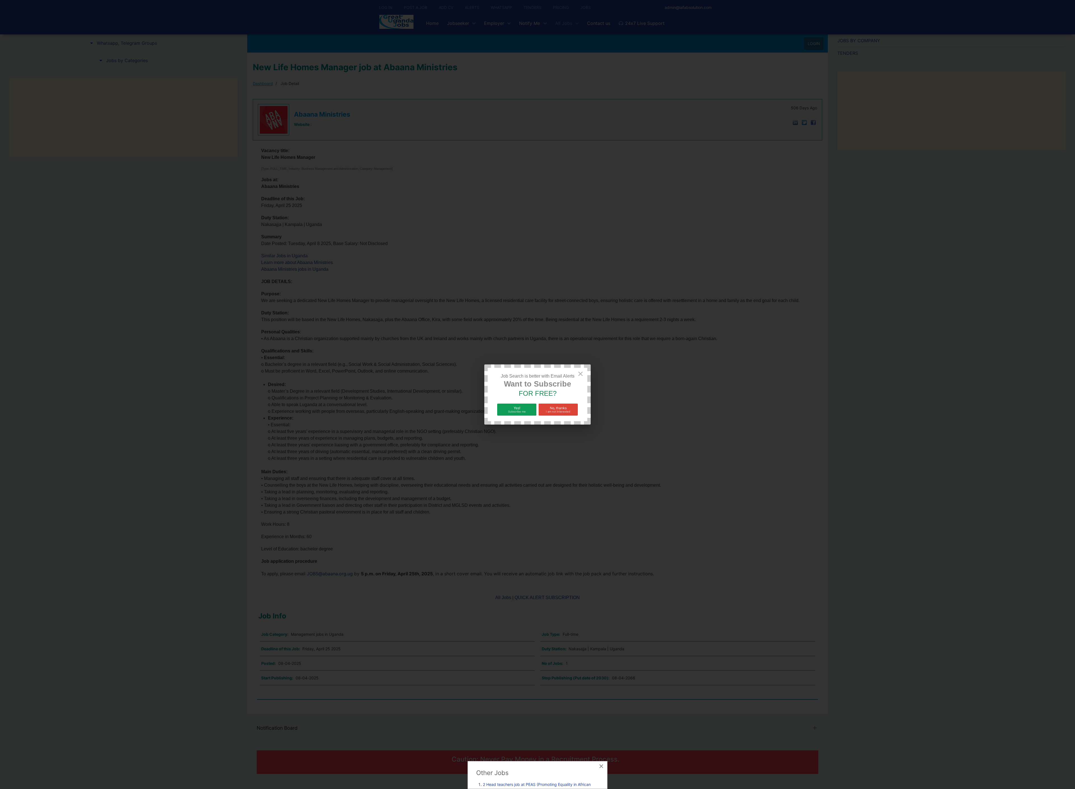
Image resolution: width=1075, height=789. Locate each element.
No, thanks (558, 409)
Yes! (517, 409)
